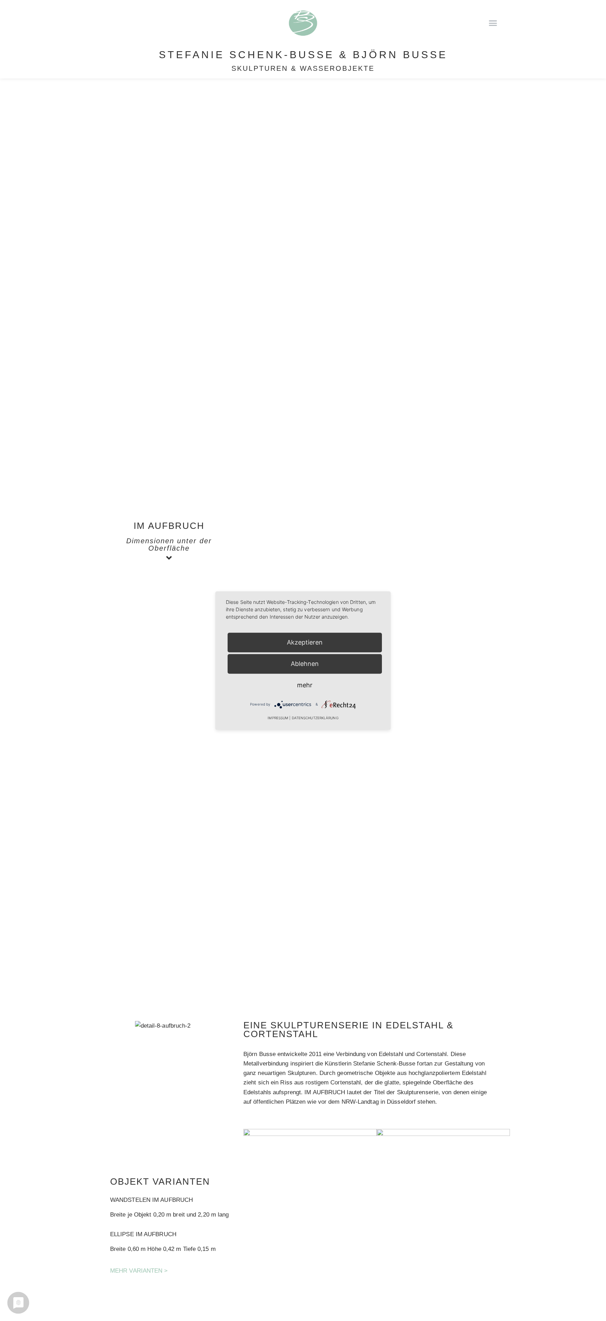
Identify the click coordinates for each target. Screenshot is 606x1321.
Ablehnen (305, 663)
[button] (492, 22)
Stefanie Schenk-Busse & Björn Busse (303, 54)
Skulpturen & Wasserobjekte (303, 68)
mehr (304, 685)
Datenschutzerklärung (315, 718)
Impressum (278, 718)
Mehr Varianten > (139, 1270)
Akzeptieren (305, 642)
